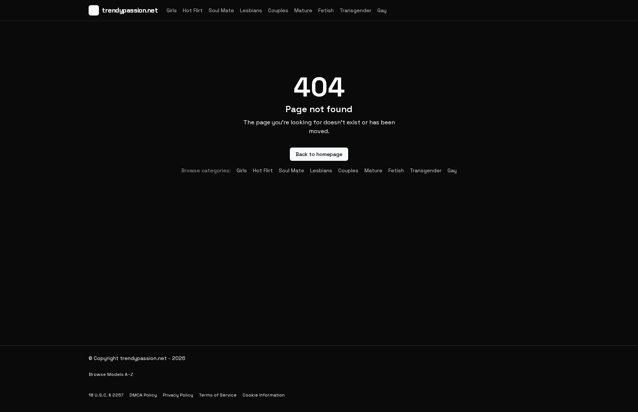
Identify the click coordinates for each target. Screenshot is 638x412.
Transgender (355, 10)
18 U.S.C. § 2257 (106, 395)
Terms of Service (218, 395)
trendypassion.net (125, 10)
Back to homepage (319, 154)
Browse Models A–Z (111, 374)
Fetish (326, 10)
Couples (278, 10)
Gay (382, 10)
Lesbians (251, 10)
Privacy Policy (178, 395)
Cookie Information (264, 395)
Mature (303, 10)
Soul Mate (221, 10)
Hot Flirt (193, 10)
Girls (172, 10)
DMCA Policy (143, 395)
